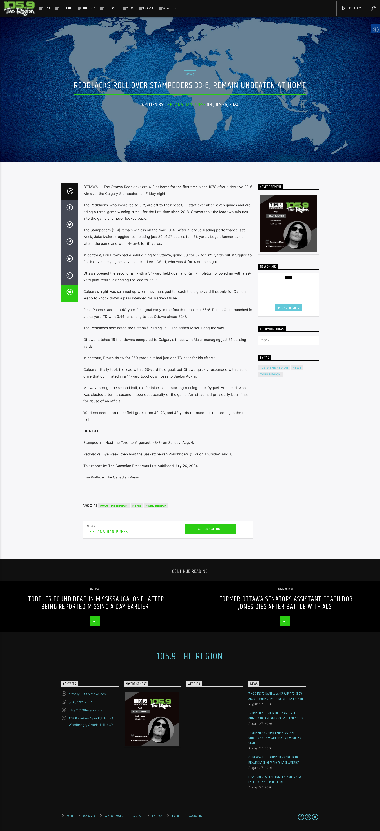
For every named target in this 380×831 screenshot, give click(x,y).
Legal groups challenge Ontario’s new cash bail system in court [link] (274, 779)
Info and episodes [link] (288, 308)
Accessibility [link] (197, 815)
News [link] (131, 8)
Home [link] (47, 8)
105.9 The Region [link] (114, 505)
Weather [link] (170, 8)
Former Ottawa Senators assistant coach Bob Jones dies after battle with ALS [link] (286, 603)
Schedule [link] (66, 8)
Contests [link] (88, 8)
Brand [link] (176, 815)
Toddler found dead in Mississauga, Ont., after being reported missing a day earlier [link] (96, 603)
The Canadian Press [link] (185, 105)
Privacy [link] (157, 815)
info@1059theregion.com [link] (86, 710)
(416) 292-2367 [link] (80, 702)
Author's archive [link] (210, 529)
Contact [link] (137, 815)
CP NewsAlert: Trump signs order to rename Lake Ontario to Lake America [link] (273, 760)
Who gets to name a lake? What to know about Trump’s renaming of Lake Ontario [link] (276, 696)
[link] (19, 8)
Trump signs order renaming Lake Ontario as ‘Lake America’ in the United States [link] (274, 738)
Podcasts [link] (111, 8)
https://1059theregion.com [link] (88, 694)
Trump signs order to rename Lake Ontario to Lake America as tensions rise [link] (276, 716)
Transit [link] (149, 8)
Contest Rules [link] (113, 815)
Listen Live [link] (354, 8)
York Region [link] (156, 505)
